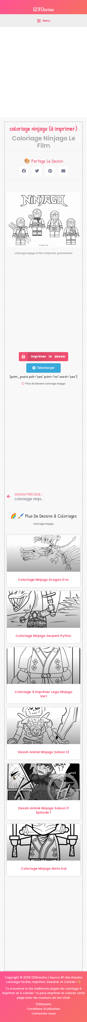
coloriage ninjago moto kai (43, 868)
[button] (23, 171)
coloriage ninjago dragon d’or (43, 579)
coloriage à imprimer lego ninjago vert (43, 694)
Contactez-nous (44, 1014)
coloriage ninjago (28, 128)
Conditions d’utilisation (43, 1009)
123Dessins (43, 1004)
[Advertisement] (43, 72)
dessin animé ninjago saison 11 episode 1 (43, 810)
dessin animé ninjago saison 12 (43, 752)
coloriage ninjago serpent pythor (43, 635)
